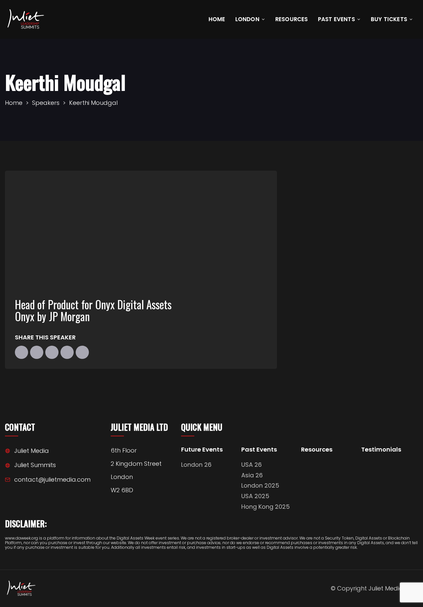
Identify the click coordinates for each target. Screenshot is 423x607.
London (247, 19)
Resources (291, 19)
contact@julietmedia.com (52, 479)
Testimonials (381, 450)
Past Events (336, 19)
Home (217, 19)
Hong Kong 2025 (265, 506)
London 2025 (260, 485)
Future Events (202, 450)
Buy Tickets (389, 19)
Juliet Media (31, 451)
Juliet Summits (35, 465)
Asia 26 (252, 475)
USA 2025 (255, 496)
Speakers (45, 103)
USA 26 (251, 464)
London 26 (196, 464)
